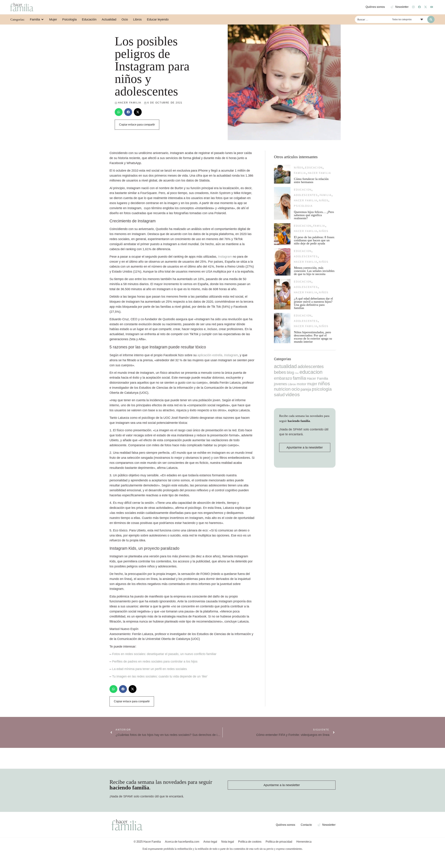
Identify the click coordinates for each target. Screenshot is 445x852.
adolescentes (306, 195)
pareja (306, 389)
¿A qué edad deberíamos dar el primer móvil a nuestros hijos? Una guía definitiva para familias (313, 303)
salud (279, 394)
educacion (313, 167)
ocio (296, 389)
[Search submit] (431, 19)
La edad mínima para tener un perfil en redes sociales (149, 669)
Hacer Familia (319, 173)
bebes (280, 372)
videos (292, 394)
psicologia (303, 206)
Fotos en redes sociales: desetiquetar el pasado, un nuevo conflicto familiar (164, 654)
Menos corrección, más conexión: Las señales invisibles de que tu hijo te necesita (314, 271)
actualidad (285, 366)
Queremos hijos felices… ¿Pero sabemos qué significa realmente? (314, 215)
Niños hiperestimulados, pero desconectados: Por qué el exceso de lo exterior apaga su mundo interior (313, 336)
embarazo (283, 378)
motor (301, 384)
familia (300, 173)
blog (290, 372)
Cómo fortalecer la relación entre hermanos (311, 180)
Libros (292, 384)
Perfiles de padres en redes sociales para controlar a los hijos (154, 661)
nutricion (282, 389)
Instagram (225, 256)
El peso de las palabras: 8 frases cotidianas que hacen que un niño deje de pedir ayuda (314, 240)
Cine (297, 373)
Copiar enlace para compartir (137, 124)
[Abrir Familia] (42, 19)
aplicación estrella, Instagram (217, 355)
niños (298, 167)
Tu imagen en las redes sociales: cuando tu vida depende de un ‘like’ (160, 676)
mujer (312, 384)
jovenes (280, 384)
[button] (119, 112)
